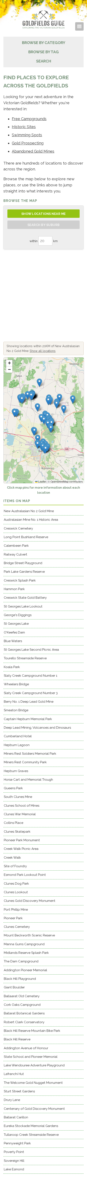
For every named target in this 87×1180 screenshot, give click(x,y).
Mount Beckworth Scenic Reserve (29, 935)
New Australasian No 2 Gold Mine (29, 511)
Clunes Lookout (16, 892)
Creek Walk (12, 857)
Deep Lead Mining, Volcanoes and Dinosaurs (37, 728)
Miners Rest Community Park (25, 762)
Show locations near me (43, 213)
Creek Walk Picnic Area (21, 849)
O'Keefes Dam (14, 632)
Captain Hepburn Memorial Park (28, 719)
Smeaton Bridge (16, 710)
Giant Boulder (14, 987)
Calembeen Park (16, 546)
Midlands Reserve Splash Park (26, 953)
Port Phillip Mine (16, 909)
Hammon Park (14, 589)
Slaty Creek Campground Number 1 (30, 676)
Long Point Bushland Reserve (26, 537)
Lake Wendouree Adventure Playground (34, 1065)
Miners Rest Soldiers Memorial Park (30, 754)
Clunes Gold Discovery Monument (29, 901)
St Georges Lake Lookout (23, 606)
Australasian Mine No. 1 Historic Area (31, 520)
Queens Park (13, 788)
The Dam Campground (21, 961)
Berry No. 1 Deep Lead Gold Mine (28, 702)
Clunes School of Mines (21, 805)
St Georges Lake (16, 624)
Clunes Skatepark (17, 831)
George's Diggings (17, 615)
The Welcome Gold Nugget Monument (33, 1083)
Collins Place (13, 823)
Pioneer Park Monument (22, 840)
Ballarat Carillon (16, 1117)
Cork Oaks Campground (22, 1005)
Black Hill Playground (20, 979)
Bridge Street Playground (23, 563)
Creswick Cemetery (18, 528)
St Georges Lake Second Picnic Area (31, 650)
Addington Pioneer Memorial (25, 970)
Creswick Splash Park (20, 580)
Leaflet (42, 481)
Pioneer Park (13, 918)
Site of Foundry (15, 866)
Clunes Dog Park (16, 883)
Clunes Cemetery (17, 927)
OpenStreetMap (59, 481)
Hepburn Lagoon (17, 745)
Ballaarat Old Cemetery (21, 996)
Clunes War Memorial (20, 814)
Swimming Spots (27, 135)
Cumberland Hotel (18, 736)
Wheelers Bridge (16, 684)
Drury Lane (12, 1100)
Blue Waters (13, 641)
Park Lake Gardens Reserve (24, 572)
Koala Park (12, 667)
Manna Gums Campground (24, 944)
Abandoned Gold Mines (33, 151)
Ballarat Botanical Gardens (24, 1013)
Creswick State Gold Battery (25, 598)
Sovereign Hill (14, 1161)
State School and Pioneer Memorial (30, 1057)
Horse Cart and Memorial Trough (28, 779)
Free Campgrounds (29, 119)
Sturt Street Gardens (19, 1091)
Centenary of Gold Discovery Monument (34, 1109)
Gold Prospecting (28, 143)
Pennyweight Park (17, 1143)
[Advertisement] (43, 295)
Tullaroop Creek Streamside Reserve (31, 1135)
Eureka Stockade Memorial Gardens (31, 1126)
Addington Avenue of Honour (26, 1048)
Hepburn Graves (16, 771)
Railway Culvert (15, 554)
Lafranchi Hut (14, 1074)
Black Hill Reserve (17, 1039)
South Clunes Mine (18, 797)
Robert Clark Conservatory (24, 1022)
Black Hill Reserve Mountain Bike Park (32, 1031)
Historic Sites (24, 127)
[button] (43, 420)
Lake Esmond (14, 1169)
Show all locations (43, 351)
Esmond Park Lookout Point (25, 875)
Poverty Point (14, 1152)
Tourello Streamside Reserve (25, 658)
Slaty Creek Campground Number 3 (31, 693)
